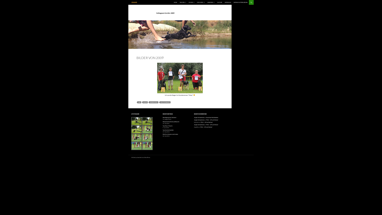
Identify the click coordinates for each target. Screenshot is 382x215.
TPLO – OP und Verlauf (212, 120)
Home (175, 2)
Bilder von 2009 (150, 58)
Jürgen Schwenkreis (199, 117)
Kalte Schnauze (165, 102)
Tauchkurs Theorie (167, 126)
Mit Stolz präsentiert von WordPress (140, 157)
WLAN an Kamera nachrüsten (170, 134)
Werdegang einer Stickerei (169, 117)
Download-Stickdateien (212, 117)
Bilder (145, 102)
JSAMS (134, 2)
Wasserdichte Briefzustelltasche (171, 121)
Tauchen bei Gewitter (168, 130)
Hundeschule (154, 102)
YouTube (219, 2)
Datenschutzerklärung (241, 2)
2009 (139, 102)
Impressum (228, 2)
